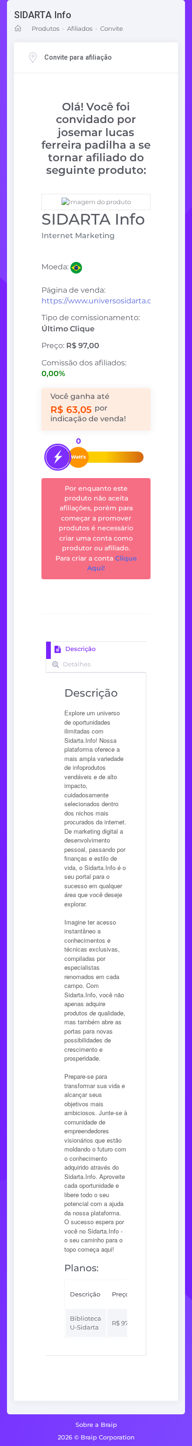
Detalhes (76, 664)
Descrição (79, 648)
